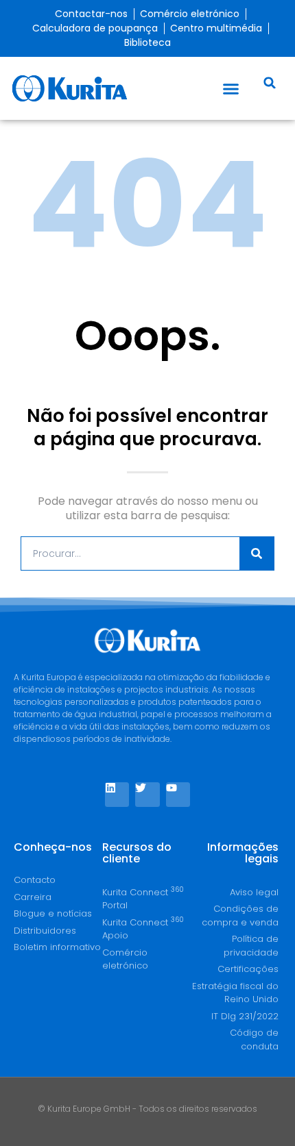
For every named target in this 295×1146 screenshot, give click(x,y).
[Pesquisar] (256, 553)
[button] (231, 88)
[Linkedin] (117, 794)
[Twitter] (147, 794)
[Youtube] (178, 794)
